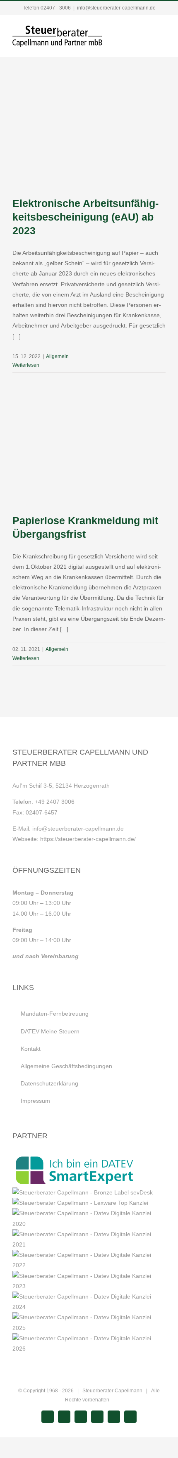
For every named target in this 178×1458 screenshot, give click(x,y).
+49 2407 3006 (55, 801)
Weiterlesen (25, 365)
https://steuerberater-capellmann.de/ (88, 839)
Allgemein (57, 356)
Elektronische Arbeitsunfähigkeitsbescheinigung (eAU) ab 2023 (85, 216)
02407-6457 (42, 812)
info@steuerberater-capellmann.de (116, 8)
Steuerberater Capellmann (112, 1391)
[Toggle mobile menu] (162, 33)
